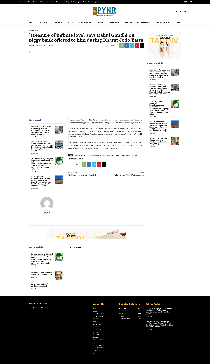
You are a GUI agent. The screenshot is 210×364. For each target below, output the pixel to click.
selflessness (72, 158)
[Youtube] (184, 11)
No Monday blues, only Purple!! (82, 175)
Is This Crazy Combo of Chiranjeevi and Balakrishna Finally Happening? (159, 141)
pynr (32, 45)
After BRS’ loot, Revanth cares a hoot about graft (41, 274)
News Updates (33, 30)
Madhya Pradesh (96, 155)
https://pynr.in (47, 216)
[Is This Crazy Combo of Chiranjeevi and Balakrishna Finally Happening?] (175, 141)
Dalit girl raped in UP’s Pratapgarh (129, 175)
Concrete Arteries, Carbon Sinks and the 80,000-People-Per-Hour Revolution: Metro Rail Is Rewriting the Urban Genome (42, 146)
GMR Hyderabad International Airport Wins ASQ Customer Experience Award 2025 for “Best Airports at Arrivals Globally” (41, 181)
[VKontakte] (41, 307)
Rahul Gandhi (126, 155)
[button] (189, 11)
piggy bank (110, 155)
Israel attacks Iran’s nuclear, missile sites (40, 285)
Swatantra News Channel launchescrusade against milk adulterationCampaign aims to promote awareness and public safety (42, 163)
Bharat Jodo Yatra (80, 155)
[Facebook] (176, 11)
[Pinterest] (137, 45)
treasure (80, 158)
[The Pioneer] (105, 11)
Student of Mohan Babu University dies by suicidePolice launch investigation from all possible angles (41, 130)
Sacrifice (134, 155)
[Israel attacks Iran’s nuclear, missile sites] (59, 287)
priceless (117, 155)
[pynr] (46, 203)
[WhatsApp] (121, 45)
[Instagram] (34, 307)
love (88, 155)
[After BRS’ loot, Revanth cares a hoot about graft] (59, 275)
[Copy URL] (142, 45)
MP (104, 155)
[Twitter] (180, 11)
